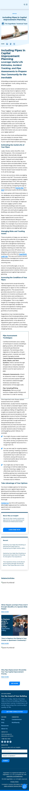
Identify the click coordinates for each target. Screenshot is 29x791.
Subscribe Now (14, 530)
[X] (14, 44)
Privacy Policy (14, 781)
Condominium (17, 719)
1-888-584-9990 (5, 739)
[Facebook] (10, 44)
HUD (2, 190)
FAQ (2, 722)
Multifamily (16, 722)
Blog (3, 719)
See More (14, 683)
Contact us (5, 503)
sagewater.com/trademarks (14, 776)
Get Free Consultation (14, 711)
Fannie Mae (20, 188)
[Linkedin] (7, 44)
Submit (5, 760)
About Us (4, 728)
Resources (5, 725)
